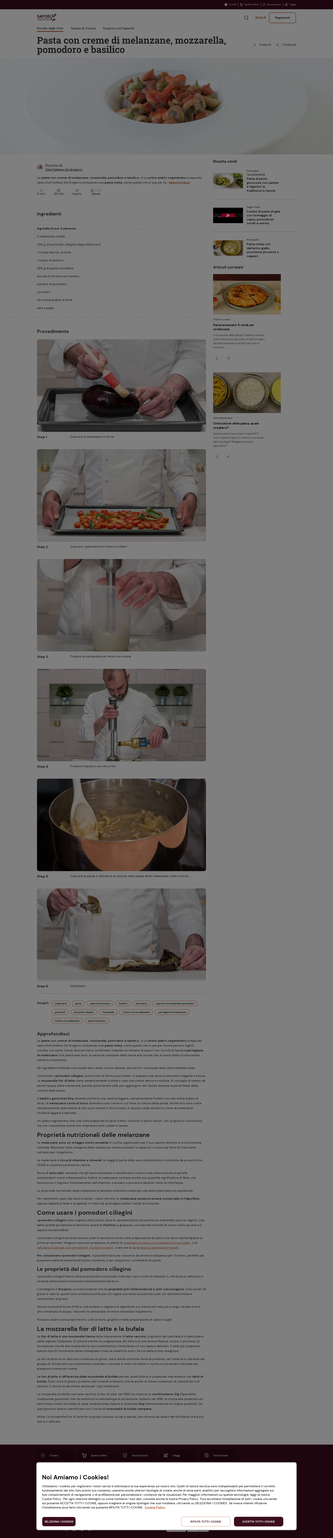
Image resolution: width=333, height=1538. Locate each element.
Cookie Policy (155, 1507)
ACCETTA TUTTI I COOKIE (258, 1521)
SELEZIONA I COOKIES (59, 1521)
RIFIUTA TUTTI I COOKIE (205, 1521)
